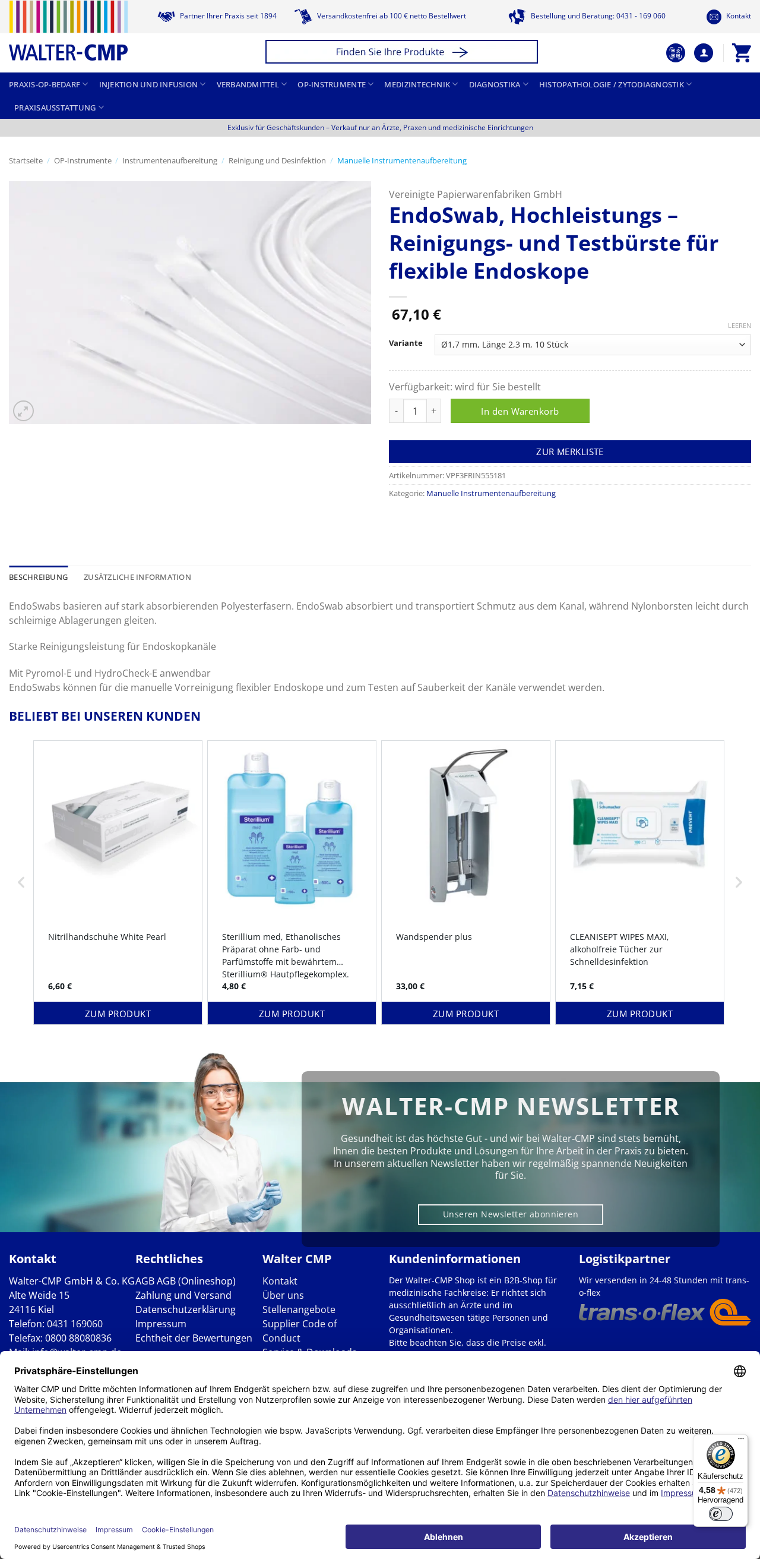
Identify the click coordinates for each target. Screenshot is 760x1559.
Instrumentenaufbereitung (169, 160)
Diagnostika (495, 84)
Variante (406, 343)
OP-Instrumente (331, 84)
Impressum (160, 1323)
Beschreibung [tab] (38, 577)
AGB (144, 1280)
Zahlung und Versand (183, 1295)
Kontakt (737, 16)
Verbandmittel (248, 84)
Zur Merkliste (570, 451)
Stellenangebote (298, 1309)
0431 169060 (75, 1323)
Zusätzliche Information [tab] (137, 577)
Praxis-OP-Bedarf (44, 84)
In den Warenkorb (520, 411)
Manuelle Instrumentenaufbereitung (402, 160)
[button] (403, 53)
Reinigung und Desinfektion (277, 160)
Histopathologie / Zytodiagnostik (611, 84)
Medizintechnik (417, 84)
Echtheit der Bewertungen (193, 1338)
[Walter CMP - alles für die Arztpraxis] (68, 31)
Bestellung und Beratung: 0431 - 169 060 (597, 16)
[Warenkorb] (741, 52)
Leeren (739, 325)
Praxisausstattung (55, 107)
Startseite (26, 160)
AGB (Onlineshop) (196, 1280)
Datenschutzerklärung (185, 1309)
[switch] (721, 1514)
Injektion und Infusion (148, 84)
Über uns (283, 1295)
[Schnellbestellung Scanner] (675, 52)
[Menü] (741, 1441)
